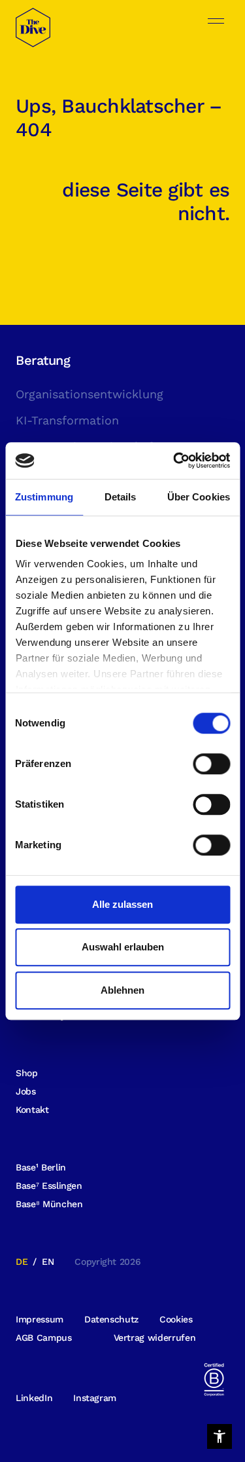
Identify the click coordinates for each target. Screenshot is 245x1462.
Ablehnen (122, 990)
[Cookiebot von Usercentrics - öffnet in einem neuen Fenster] (174, 460)
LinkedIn (34, 1398)
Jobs (26, 1091)
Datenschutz (111, 1319)
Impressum (39, 1319)
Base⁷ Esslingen (49, 1185)
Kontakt (32, 1109)
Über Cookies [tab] (198, 496)
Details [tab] (121, 496)
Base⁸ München (49, 1204)
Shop (27, 1073)
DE (21, 1261)
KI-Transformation (67, 420)
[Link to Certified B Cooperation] (213, 1379)
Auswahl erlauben (123, 946)
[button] (219, 1436)
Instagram (94, 1398)
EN (48, 1261)
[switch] (211, 763)
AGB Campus (44, 1337)
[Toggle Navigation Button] (216, 21)
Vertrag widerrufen (155, 1337)
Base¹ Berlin (41, 1167)
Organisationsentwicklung (89, 394)
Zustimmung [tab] (44, 496)
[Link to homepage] (33, 31)
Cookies (176, 1319)
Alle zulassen (122, 904)
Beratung (43, 360)
